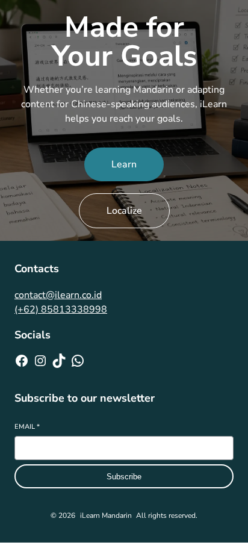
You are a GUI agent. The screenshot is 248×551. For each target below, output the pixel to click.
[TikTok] (59, 360)
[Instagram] (40, 360)
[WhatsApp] (77, 360)
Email (27, 426)
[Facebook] (21, 360)
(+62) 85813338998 (60, 309)
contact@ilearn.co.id (58, 295)
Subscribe (124, 476)
